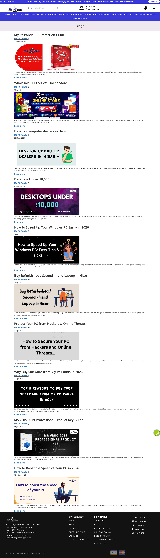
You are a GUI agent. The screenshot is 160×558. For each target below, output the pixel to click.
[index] (15, 9)
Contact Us (100, 544)
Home (72, 521)
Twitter (139, 525)
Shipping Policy (102, 532)
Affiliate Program (79, 540)
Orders (73, 528)
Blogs (97, 525)
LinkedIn (139, 529)
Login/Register (154, 1)
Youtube (140, 533)
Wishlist (73, 536)
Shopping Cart (77, 532)
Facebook (140, 517)
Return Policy (102, 536)
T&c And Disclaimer (104, 540)
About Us (99, 521)
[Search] (31, 8)
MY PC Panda (20, 38)
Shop (71, 525)
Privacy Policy (102, 528)
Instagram (141, 521)
